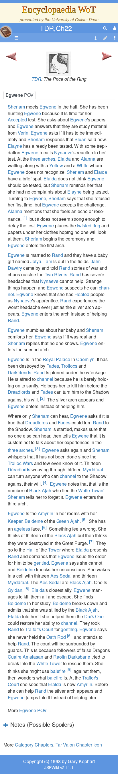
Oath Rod (56, 637)
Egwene (48, 106)
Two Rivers (56, 274)
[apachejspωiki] (5, 30)
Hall (30, 549)
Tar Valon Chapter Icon (79, 744)
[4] (45, 482)
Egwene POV (33, 710)
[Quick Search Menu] (105, 28)
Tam (48, 261)
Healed (81, 294)
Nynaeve (63, 152)
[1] (25, 217)
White (82, 165)
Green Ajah (68, 521)
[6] (44, 527)
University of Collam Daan (75, 19)
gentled (41, 563)
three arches (42, 158)
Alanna (88, 158)
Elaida (64, 158)
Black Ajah (40, 490)
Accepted (17, 119)
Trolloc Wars (20, 463)
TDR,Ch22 (56, 28)
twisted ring (88, 225)
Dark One (94, 616)
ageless (22, 528)
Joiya (35, 261)
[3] (37, 448)
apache (5, 32)
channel (45, 379)
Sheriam (16, 106)
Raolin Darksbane (71, 656)
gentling (69, 629)
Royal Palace (56, 359)
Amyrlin (45, 513)
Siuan (80, 139)
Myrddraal (93, 469)
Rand (57, 255)
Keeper (15, 521)
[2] (42, 398)
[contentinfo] (95, 38)
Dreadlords (19, 392)
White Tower (90, 490)
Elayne (15, 146)
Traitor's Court (39, 629)
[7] (91, 541)
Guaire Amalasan (25, 656)
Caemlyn (85, 359)
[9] (69, 669)
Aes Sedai (61, 575)
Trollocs (69, 366)
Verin (23, 132)
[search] (105, 28)
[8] (27, 588)
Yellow (56, 165)
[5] (84, 519)
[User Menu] (114, 28)
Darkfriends (19, 372)
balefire (58, 671)
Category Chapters (34, 744)
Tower (54, 549)
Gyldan (15, 590)
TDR (36, 79)
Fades (52, 366)
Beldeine (34, 521)
